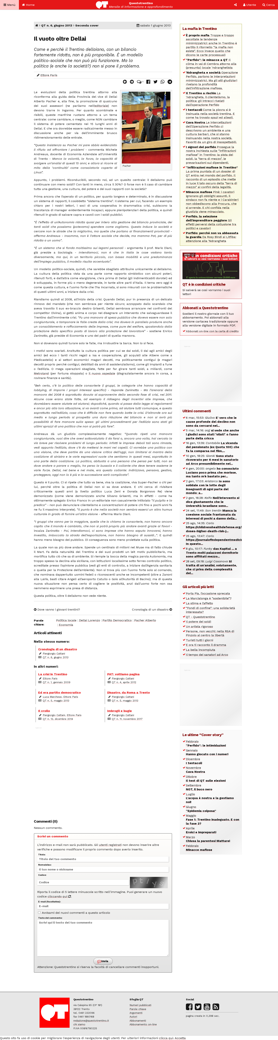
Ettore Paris (48, 75)
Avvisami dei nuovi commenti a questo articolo (75, 912)
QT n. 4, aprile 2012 (124, 682)
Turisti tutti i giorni (199, 640)
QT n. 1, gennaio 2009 (56, 682)
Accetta (180, 1038)
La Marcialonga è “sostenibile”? (208, 598)
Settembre (199, 787)
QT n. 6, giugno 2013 (56, 25)
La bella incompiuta (200, 650)
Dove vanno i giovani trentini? (58, 609)
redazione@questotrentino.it (91, 1020)
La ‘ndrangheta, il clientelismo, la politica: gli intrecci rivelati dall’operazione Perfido (208, 99)
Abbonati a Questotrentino (205, 308)
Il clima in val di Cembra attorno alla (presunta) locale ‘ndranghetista (211, 64)
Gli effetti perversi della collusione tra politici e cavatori (211, 222)
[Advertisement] (103, 771)
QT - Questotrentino (200, 617)
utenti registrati (110, 845)
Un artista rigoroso (199, 626)
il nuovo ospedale (102, 373)
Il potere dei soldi (198, 621)
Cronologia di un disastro (150, 609)
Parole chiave (138, 1009)
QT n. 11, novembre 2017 (127, 718)
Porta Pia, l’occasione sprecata (208, 593)
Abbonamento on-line (143, 1024)
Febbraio (206, 743)
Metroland (41, 373)
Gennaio (207, 752)
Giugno (201, 809)
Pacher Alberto (145, 620)
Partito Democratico (117, 620)
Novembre (195, 769)
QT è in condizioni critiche (204, 284)
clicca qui (166, 1038)
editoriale (101, 106)
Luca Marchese (52, 696)
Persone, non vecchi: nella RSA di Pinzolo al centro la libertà (210, 633)
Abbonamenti (138, 1020)
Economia (66, 625)
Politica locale (66, 620)
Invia (104, 961)
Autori (133, 1016)
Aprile (201, 830)
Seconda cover (87, 25)
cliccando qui (58, 896)
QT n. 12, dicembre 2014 (58, 718)
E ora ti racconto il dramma (206, 645)
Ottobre (206, 778)
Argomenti (136, 1012)
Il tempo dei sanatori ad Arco (207, 654)
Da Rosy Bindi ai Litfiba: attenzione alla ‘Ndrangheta (212, 237)
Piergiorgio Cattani (54, 653)
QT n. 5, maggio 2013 (56, 700)
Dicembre (194, 761)
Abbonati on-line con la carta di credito (212, 331)
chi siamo (79, 1024)
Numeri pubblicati (140, 1005)
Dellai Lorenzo (89, 620)
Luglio (210, 798)
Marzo (208, 839)
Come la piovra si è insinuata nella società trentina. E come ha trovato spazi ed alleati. (210, 113)
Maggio (212, 819)
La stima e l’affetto (199, 603)
